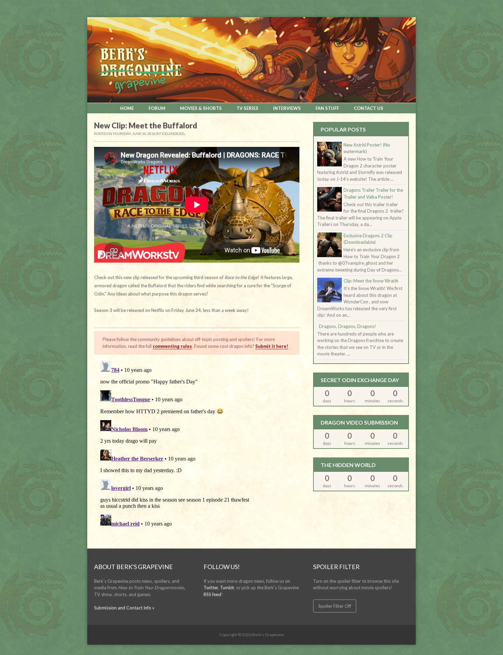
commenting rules (172, 346)
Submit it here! (271, 346)
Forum (157, 108)
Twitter (211, 587)
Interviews (287, 108)
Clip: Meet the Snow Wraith (371, 281)
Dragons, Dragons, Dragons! (347, 326)
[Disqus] (197, 443)
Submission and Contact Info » (124, 607)
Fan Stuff (327, 108)
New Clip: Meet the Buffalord (145, 125)
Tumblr (227, 587)
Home (127, 108)
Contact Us (368, 108)
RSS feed (212, 594)
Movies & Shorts (201, 108)
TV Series (247, 108)
